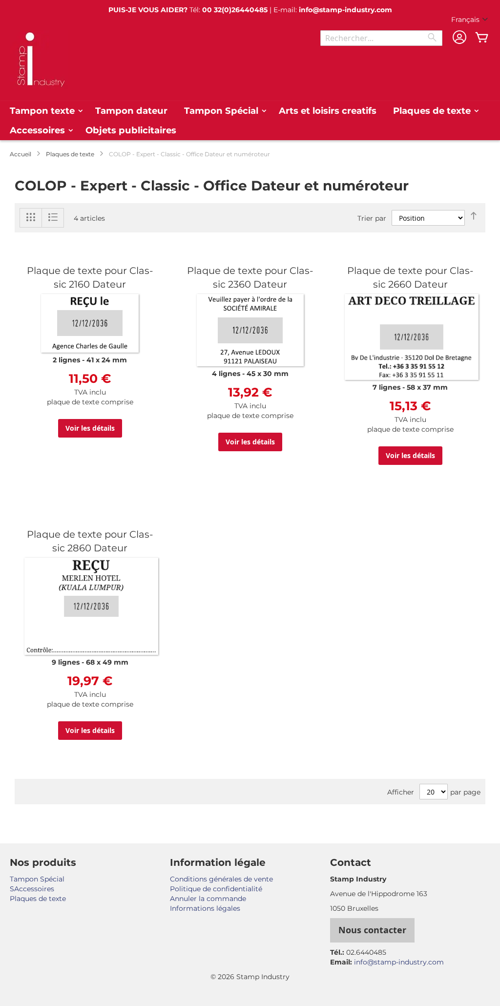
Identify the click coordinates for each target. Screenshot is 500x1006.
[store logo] (39, 59)
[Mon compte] (459, 38)
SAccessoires (32, 888)
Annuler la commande (208, 898)
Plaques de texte (70, 154)
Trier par (371, 218)
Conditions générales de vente (221, 879)
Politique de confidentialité (216, 888)
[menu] (250, 120)
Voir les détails (90, 428)
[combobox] (381, 38)
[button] (470, 20)
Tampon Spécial (37, 879)
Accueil (20, 154)
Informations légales (205, 908)
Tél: (228, 9)
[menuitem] (44, 111)
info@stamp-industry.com (345, 9)
